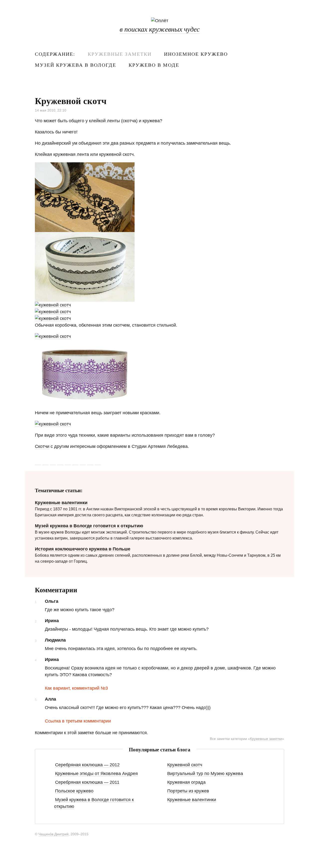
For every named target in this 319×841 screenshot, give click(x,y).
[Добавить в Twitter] (38, 462)
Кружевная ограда (186, 782)
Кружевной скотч (184, 764)
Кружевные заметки (120, 54)
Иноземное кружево (196, 54)
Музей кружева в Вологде (75, 65)
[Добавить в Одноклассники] (98, 462)
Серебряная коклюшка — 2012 (87, 764)
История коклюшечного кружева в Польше (82, 548)
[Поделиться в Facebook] (53, 462)
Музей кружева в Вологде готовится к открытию (89, 525)
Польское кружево (74, 790)
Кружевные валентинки (61, 502)
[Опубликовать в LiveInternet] (68, 462)
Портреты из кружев (188, 790)
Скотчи (42, 446)
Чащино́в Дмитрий (53, 834)
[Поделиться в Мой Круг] (90, 462)
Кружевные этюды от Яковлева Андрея (96, 773)
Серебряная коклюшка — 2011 (87, 782)
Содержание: (55, 54)
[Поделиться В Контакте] (45, 462)
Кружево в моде (154, 65)
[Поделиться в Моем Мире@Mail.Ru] (83, 462)
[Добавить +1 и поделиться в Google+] (60, 462)
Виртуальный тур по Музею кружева (205, 773)
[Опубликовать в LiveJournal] (75, 462)
